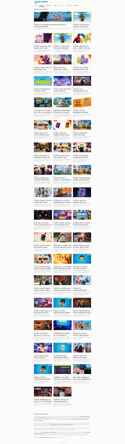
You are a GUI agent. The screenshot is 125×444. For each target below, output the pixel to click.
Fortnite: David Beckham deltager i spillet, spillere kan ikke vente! (42, 290)
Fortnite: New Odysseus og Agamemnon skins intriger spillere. (62, 290)
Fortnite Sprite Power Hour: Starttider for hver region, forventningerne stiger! (42, 135)
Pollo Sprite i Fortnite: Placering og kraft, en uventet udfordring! (80, 268)
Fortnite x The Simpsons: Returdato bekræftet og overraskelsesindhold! (50, 25)
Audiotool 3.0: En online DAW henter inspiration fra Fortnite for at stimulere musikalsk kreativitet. (62, 380)
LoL (59, 5)
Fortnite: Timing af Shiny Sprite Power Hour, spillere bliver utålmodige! (43, 268)
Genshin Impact (49, 5)
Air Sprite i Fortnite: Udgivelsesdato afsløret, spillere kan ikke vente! (61, 357)
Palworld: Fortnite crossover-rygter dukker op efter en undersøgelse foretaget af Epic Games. (62, 180)
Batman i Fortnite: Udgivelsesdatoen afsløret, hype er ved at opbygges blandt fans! (61, 313)
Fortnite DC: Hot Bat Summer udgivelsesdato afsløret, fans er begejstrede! (81, 336)
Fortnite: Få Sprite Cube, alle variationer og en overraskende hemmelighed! (61, 158)
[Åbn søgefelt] (89, 5)
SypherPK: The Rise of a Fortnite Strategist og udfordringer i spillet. (61, 401)
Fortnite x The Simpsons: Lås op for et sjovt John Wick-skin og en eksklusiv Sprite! (81, 27)
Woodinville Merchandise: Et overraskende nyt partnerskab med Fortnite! (62, 335)
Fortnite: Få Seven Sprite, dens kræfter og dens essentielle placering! (42, 247)
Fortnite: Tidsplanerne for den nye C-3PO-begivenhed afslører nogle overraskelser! (43, 402)
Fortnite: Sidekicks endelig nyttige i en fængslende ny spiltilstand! (81, 180)
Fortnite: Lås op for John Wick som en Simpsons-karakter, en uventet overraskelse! (61, 49)
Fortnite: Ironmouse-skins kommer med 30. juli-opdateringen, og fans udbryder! (42, 49)
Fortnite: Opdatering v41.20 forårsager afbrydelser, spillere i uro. (43, 312)
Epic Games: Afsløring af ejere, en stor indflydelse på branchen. (82, 379)
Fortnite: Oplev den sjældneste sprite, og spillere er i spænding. (80, 202)
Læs (44, 29)
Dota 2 (36, 5)
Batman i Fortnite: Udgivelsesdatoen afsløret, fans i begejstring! (42, 379)
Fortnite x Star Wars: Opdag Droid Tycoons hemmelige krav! (80, 357)
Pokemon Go (76, 5)
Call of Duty (69, 5)
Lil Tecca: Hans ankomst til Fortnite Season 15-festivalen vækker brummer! (62, 92)
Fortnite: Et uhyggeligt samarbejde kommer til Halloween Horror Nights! (81, 157)
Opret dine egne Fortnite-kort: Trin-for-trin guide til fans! (43, 112)
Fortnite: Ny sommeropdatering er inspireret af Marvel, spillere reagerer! (80, 291)
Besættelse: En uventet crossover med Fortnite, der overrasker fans (43, 225)
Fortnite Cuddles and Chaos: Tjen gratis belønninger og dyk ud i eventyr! (80, 135)
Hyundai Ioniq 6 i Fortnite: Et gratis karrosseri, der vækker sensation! (81, 225)
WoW (55, 5)
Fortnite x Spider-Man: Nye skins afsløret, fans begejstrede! (43, 69)
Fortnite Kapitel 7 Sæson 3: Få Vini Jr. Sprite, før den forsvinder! (81, 247)
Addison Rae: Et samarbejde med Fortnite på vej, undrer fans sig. (62, 268)
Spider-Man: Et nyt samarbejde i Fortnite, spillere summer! (60, 69)
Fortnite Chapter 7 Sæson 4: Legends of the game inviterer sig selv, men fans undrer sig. (43, 203)
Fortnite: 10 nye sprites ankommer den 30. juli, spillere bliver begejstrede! (81, 69)
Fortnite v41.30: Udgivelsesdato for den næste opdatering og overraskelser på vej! (80, 92)
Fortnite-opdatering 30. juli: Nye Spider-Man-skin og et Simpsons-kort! (81, 48)
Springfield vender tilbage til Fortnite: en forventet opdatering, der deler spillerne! (61, 113)
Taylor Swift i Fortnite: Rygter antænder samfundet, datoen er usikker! (41, 358)
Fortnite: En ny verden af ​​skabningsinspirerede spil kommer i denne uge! (61, 202)
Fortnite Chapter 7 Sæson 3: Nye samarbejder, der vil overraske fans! (62, 225)
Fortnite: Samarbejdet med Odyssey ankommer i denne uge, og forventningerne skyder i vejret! (82, 313)
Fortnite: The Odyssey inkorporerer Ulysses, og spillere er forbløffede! (42, 335)
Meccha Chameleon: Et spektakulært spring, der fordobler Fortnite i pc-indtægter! (42, 158)
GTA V (63, 5)
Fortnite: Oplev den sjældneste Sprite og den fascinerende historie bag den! (61, 135)
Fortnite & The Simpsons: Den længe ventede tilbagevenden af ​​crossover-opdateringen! (43, 92)
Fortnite (42, 5)
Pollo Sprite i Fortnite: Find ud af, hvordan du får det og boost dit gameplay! (62, 247)
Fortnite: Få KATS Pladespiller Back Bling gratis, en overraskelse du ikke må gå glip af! (81, 113)
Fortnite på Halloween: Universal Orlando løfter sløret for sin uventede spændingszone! (42, 180)
